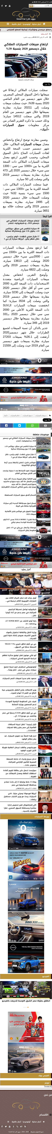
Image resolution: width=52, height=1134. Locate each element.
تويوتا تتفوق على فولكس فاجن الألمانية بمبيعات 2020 (20, 513)
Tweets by (48, 1086)
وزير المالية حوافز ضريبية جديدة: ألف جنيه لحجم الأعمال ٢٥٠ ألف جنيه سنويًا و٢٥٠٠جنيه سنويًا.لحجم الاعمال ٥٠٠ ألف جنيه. (20, 482)
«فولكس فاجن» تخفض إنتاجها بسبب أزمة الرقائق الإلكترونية (20, 464)
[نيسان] (26, 390)
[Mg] (26, 408)
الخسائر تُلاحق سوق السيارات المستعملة (20, 495)
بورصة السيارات (41, 816)
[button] (27, 1007)
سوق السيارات (13, 125)
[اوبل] (26, 371)
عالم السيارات (14, 415)
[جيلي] (26, 381)
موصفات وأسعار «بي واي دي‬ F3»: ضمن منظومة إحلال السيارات (21, 529)
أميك (45, 129)
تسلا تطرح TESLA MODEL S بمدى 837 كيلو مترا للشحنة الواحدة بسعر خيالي (19, 521)
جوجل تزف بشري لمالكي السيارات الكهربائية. (18, 487)
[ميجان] (26, 362)
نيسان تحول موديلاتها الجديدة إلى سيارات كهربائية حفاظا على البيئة (19, 504)
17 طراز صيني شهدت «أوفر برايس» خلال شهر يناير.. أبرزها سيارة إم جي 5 (21, 238)
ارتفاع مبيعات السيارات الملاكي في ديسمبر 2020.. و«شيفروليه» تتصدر (22, 222)
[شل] (26, 399)
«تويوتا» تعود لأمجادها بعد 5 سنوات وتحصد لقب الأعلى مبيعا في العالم (19, 472)
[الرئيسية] (44, 24)
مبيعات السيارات (31, 144)
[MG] (26, 927)
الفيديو (45, 976)
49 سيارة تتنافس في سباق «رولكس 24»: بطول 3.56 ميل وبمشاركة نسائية (22, 230)
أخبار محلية (44, 34)
